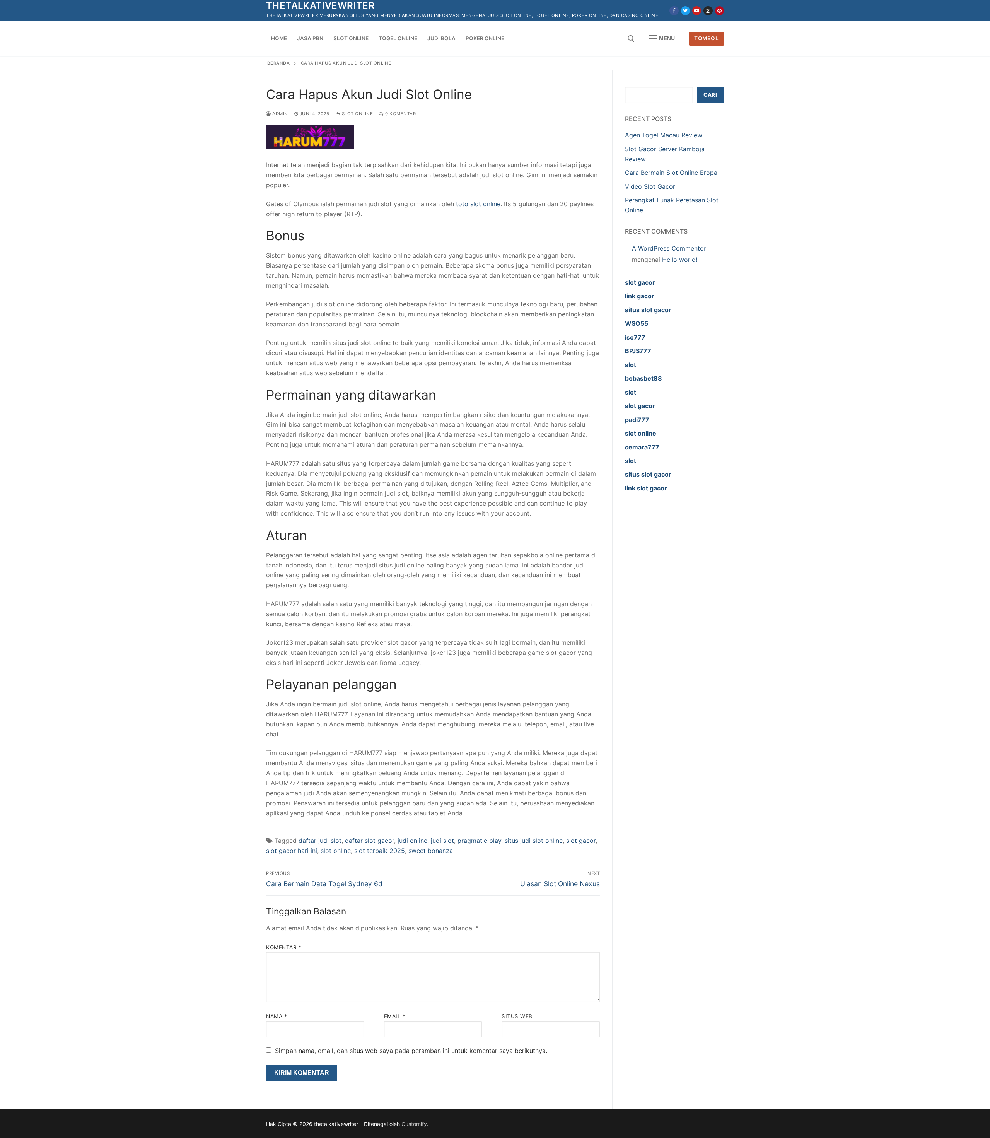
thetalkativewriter (320, 5)
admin (279, 113)
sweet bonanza (430, 850)
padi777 (637, 420)
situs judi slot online (534, 840)
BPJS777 (638, 351)
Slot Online (356, 113)
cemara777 (642, 447)
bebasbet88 (643, 378)
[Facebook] (673, 10)
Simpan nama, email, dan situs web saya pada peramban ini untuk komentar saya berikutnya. (411, 1050)
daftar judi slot (320, 840)
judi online (412, 840)
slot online (336, 850)
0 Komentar (400, 113)
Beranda (278, 63)
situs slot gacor (648, 310)
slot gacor (581, 840)
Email (395, 1016)
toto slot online (478, 204)
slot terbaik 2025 (379, 850)
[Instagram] (707, 10)
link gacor (639, 296)
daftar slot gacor (369, 840)
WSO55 (636, 323)
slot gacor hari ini (291, 850)
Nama (276, 1016)
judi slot (442, 840)
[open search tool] (631, 38)
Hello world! (679, 259)
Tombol (706, 38)
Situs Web (517, 1016)
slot (630, 365)
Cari (710, 95)
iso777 (635, 337)
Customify (414, 1124)
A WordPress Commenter (669, 248)
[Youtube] (696, 10)
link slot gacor (646, 488)
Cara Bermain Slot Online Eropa (671, 172)
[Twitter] (685, 10)
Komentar (283, 947)
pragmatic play (479, 840)
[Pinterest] (719, 10)
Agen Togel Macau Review (663, 135)
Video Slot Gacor (650, 186)
